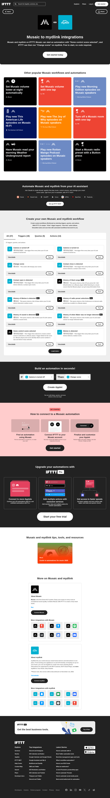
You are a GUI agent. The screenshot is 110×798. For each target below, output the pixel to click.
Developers (18, 790)
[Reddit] (93, 790)
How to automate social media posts (67, 776)
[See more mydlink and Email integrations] (71, 694)
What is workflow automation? (65, 760)
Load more (55, 351)
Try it (49, 257)
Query (66, 282)
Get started (101, 4)
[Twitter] (84, 790)
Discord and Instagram (36, 750)
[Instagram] (75, 790)
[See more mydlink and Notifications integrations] (38, 694)
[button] (55, 448)
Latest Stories (61, 747)
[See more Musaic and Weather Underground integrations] (38, 635)
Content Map (19, 766)
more (76, 666)
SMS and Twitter (34, 766)
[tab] (9, 236)
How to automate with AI (63, 750)
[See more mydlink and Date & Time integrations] (55, 703)
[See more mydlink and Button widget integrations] (71, 703)
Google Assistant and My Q (37, 760)
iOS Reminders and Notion (37, 769)
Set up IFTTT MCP (55, 204)
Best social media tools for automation (68, 779)
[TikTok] (89, 790)
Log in (91, 4)
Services (17, 750)
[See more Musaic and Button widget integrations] (38, 626)
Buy (32, 607)
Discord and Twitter (35, 779)
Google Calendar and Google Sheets (40, 757)
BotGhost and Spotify (35, 763)
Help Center (18, 763)
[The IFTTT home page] (6, 4)
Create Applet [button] (55, 387)
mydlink (53, 37)
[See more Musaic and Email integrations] (71, 635)
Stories (17, 754)
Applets (17, 757)
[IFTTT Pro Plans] (82, 280)
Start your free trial (55, 516)
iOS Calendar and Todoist (37, 773)
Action (17, 266)
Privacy (51, 790)
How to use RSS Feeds (63, 763)
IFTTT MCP (18, 760)
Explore (76, 4)
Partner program (35, 790)
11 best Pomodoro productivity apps (67, 769)
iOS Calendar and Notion (36, 754)
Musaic (33, 37)
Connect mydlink (39, 680)
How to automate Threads (64, 773)
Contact (44, 790)
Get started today (55, 55)
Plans (84, 4)
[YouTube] (80, 790)
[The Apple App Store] (89, 748)
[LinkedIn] (70, 790)
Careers (26, 790)
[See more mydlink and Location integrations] (38, 703)
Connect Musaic (39, 612)
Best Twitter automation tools (65, 754)
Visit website (35, 675)
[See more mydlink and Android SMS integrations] (55, 694)
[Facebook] (66, 790)
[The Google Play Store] (89, 752)
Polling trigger (19, 250)
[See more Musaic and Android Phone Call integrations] (55, 635)
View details (11, 257)
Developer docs (19, 776)
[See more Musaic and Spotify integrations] (71, 626)
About (58, 790)
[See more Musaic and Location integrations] (55, 626)
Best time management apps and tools (68, 757)
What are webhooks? (62, 766)
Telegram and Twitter (35, 776)
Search (17, 769)
